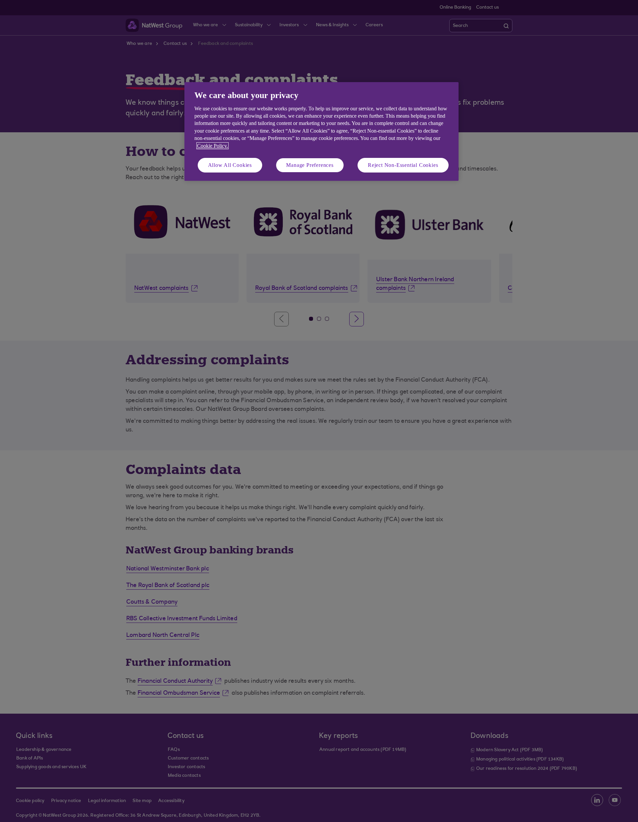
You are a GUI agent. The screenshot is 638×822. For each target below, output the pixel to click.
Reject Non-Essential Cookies (403, 165)
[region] (321, 131)
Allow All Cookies (230, 165)
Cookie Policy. (212, 146)
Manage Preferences (309, 165)
